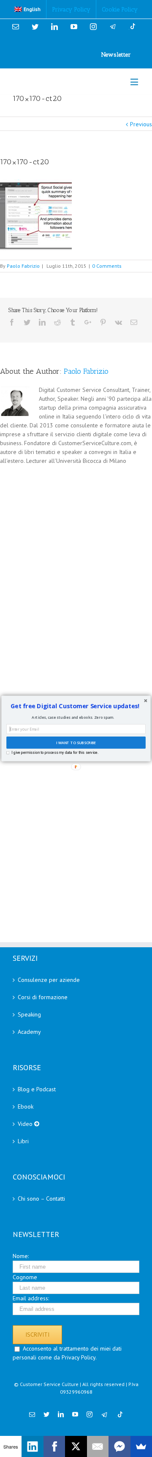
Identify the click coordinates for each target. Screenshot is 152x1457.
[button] (75, 706)
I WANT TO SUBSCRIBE (76, 742)
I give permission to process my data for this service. (54, 752)
